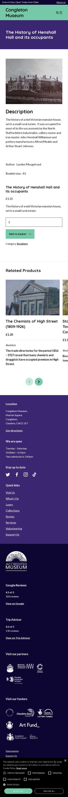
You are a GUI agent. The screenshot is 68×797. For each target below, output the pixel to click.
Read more (21, 768)
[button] (29, 382)
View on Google (15, 603)
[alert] (34, 777)
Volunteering (14, 528)
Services (11, 522)
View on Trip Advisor (18, 637)
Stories (10, 516)
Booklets (22, 243)
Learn (9, 504)
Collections (13, 510)
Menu (59, 12)
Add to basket (17, 234)
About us (61, 2)
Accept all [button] (18, 791)
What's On (12, 498)
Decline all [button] (49, 791)
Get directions (14, 430)
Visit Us (10, 492)
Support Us (12, 534)
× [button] (65, 760)
